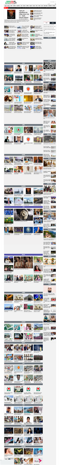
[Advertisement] (32, 3)
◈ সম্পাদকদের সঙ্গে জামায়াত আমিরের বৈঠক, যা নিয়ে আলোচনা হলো (50, 7)
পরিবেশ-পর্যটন (49, 134)
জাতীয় (11, 5)
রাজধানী (49, 60)
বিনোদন (24, 5)
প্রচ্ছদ (5, 5)
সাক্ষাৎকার (50, 211)
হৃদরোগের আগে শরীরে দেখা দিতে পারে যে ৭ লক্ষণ (49, 26)
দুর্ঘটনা (49, 82)
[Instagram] (55, 2)
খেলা (21, 5)
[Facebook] (50, 2)
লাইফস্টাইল (50, 5)
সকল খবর (50, 37)
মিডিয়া (49, 284)
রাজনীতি (14, 5)
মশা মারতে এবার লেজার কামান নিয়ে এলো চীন (49, 28)
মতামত (23, 63)
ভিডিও (49, 314)
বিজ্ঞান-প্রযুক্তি (45, 5)
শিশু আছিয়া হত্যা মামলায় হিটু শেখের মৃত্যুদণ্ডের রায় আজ (49, 30)
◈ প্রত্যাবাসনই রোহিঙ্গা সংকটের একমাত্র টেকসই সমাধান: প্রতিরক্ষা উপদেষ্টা (33, 7)
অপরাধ (34, 5)
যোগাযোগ (23, 322)
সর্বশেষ (8, 5)
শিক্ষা (36, 5)
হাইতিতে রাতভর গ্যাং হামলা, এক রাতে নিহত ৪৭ (49, 24)
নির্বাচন (39, 5)
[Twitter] (53, 2)
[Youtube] (52, 2)
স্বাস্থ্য (49, 108)
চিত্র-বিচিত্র (50, 229)
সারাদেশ (31, 5)
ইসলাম (49, 158)
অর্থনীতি (27, 5)
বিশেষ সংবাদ (23, 84)
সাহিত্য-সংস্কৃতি (49, 184)
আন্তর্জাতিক (18, 5)
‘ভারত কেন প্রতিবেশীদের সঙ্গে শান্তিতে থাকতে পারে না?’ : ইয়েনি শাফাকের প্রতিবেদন (24, 14)
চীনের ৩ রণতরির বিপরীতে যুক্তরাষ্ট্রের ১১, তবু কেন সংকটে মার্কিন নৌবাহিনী (49, 33)
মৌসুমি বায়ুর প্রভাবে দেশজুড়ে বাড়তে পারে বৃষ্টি (49, 35)
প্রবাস (42, 5)
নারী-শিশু (49, 256)
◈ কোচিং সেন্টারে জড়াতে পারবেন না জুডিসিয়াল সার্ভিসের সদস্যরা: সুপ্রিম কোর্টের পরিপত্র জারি (14, 7)
